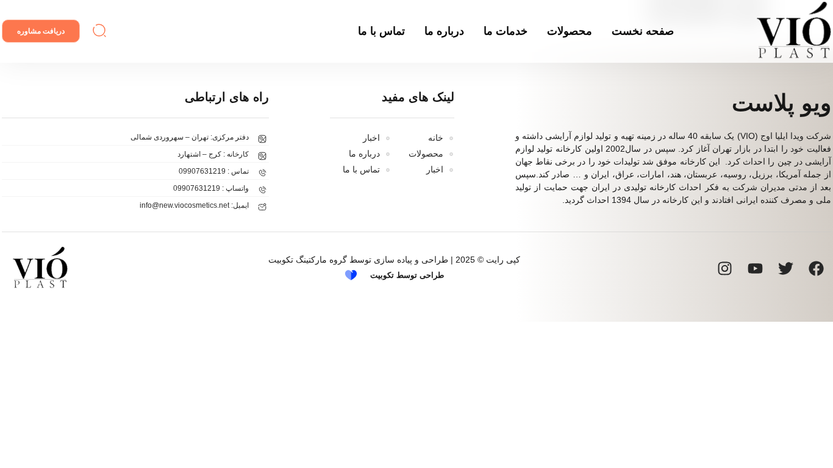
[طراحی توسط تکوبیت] (351, 275)
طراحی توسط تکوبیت (407, 275)
